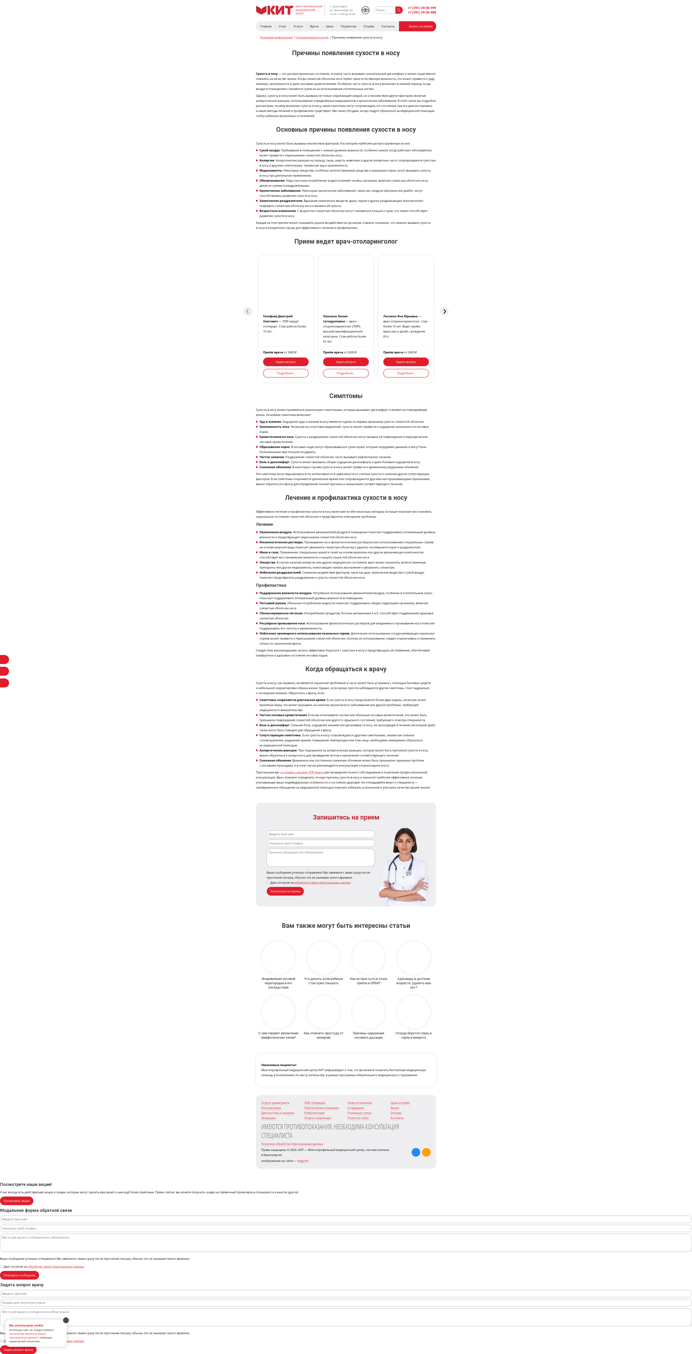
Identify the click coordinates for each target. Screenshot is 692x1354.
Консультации (271, 1108)
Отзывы (368, 26)
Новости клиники (359, 1103)
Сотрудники (355, 1108)
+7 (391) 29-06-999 (422, 8)
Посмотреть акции (17, 1201)
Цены (330, 26)
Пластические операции (321, 1108)
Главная (266, 26)
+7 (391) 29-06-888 (422, 12)
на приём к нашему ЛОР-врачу (301, 772)
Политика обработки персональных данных (292, 1144)
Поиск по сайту (358, 1118)
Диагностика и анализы (277, 1113)
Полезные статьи (359, 1113)
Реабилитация (314, 1113)
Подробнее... (286, 373)
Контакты (388, 26)
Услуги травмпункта (275, 1103)
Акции (395, 1108)
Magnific (303, 1161)
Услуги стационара (317, 1118)
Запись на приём (421, 26)
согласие (14, 1333)
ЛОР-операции (314, 1103)
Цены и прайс (400, 1103)
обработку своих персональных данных (323, 883)
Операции (268, 1118)
